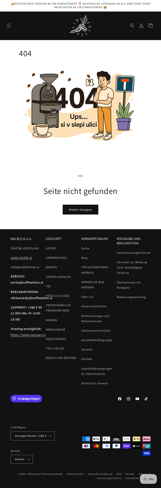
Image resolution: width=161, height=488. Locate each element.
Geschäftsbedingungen (97, 340)
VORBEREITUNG (56, 258)
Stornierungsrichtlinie (109, 478)
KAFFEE (51, 248)
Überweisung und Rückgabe (129, 284)
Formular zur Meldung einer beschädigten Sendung (132, 267)
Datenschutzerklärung (100, 473)
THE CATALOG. (55, 348)
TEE (48, 286)
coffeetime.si (34, 473)
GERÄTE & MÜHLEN (58, 277)
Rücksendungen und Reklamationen (95, 318)
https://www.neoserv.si (28, 335)
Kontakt (86, 359)
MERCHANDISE (55, 329)
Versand (86, 349)
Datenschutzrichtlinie (96, 330)
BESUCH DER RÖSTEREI (61, 358)
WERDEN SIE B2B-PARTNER (93, 284)
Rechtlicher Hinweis (94, 383)
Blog (84, 258)
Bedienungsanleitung (131, 297)
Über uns (87, 297)
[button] (8, 25)
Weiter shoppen (80, 210)
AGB (119, 473)
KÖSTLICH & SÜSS (57, 296)
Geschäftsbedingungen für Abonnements (97, 371)
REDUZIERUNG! (56, 339)
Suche (85, 248)
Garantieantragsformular (134, 253)
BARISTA (51, 267)
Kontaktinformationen (138, 478)
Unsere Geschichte (93, 306)
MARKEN (51, 320)
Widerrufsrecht (75, 473)
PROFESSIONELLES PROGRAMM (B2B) (58, 307)
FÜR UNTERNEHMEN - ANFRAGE (95, 269)
